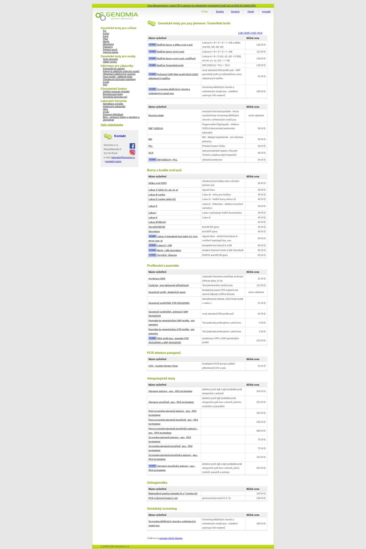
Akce (105, 109)
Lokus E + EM (164, 245)
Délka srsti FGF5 (157, 183)
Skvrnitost (154, 231)
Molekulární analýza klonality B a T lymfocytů (172, 493)
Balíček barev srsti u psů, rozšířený (176, 58)
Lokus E (152, 206)
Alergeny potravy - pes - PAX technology (170, 391)
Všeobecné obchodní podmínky (119, 79)
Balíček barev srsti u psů (170, 51)
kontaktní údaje (113, 161)
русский (266, 11)
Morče (106, 41)
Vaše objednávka (112, 124)
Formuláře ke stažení (114, 68)
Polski (251, 11)
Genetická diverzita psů (115, 97)
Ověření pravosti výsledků (116, 91)
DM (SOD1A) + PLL (167, 159)
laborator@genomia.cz (123, 157)
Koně (105, 36)
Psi (104, 31)
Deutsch (235, 11)
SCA (150, 153)
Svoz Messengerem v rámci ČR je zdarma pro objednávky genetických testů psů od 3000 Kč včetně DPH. (201, 5)
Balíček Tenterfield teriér (170, 65)
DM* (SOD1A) (155, 128)
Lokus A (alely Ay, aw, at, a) (163, 190)
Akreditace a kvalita (113, 104)
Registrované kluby (113, 94)
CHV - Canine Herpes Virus (163, 366)
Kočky (106, 33)
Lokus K (152, 217)
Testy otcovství (110, 59)
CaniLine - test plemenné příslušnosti (168, 285)
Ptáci (105, 39)
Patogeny (108, 47)
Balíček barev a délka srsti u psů (175, 45)
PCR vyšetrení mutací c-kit (163, 498)
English (220, 11)
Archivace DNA (156, 278)
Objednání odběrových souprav (119, 74)
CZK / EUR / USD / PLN (250, 33)
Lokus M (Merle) (157, 222)
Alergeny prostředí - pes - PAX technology (171, 402)
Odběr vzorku (110, 62)
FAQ (105, 84)
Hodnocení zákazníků (114, 106)
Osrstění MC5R (156, 227)
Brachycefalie (156, 115)
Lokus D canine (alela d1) (162, 199)
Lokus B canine (156, 194)
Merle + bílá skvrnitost (169, 250)
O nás (106, 112)
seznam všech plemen (171, 538)
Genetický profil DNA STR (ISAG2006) (168, 303)
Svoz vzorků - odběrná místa (117, 76)
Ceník (106, 82)
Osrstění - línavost (167, 255)
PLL (150, 146)
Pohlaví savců (110, 49)
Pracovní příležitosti (113, 114)
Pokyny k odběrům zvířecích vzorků (121, 71)
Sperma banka (110, 52)
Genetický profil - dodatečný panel (166, 292)
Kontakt (120, 136)
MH (150, 139)
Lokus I (152, 213)
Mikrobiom (108, 44)
